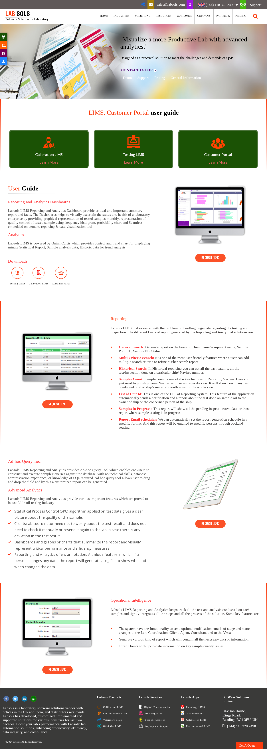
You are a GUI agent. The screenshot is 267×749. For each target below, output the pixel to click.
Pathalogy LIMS (195, 707)
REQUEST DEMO (210, 258)
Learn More (48, 162)
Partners (223, 15)
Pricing (240, 15)
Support (256, 5)
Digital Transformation (157, 707)
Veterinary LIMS (112, 719)
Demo (127, 78)
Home (104, 15)
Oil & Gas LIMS (112, 726)
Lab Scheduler (194, 713)
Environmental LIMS (115, 713)
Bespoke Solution (155, 719)
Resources (163, 15)
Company (204, 15)
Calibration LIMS (113, 707)
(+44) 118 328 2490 (220, 5)
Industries (121, 15)
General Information (186, 78)
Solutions (142, 15)
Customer (184, 15)
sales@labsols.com (171, 4)
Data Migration (154, 713)
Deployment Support (157, 726)
